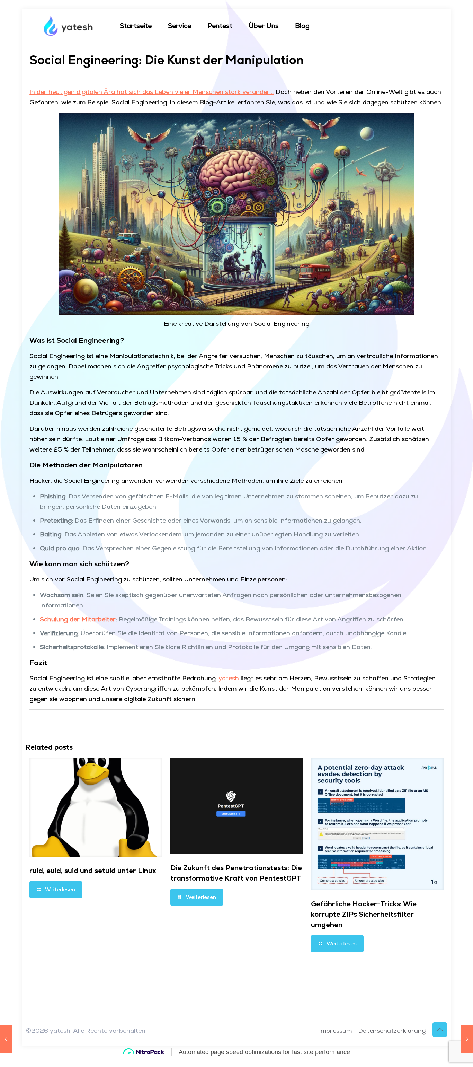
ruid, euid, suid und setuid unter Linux (92, 870)
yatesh (229, 678)
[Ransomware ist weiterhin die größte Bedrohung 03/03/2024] (6, 1039)
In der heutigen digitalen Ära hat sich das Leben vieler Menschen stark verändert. (151, 92)
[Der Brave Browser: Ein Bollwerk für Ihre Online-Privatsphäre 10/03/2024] (467, 1039)
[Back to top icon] (439, 1029)
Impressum (335, 1030)
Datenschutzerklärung (392, 1030)
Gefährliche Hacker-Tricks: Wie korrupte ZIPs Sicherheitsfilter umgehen (364, 914)
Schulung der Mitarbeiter (78, 619)
